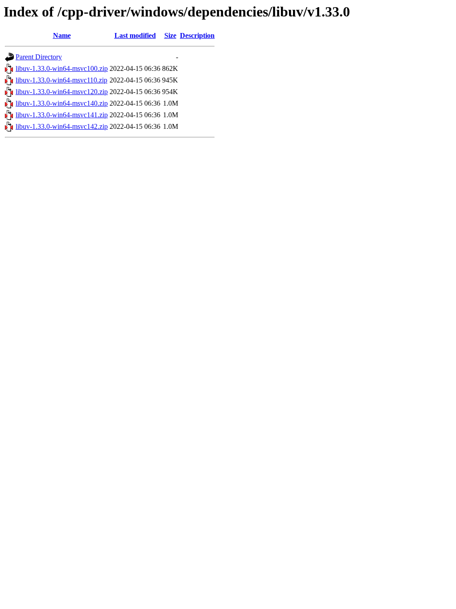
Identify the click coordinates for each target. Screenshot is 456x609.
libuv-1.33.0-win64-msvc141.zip (62, 115)
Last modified (135, 35)
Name (62, 35)
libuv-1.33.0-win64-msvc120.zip (62, 91)
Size (170, 35)
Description (197, 35)
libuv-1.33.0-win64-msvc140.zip (62, 103)
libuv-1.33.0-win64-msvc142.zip (62, 126)
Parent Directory (39, 57)
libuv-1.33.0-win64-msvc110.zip (61, 80)
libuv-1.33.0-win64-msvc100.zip (62, 68)
